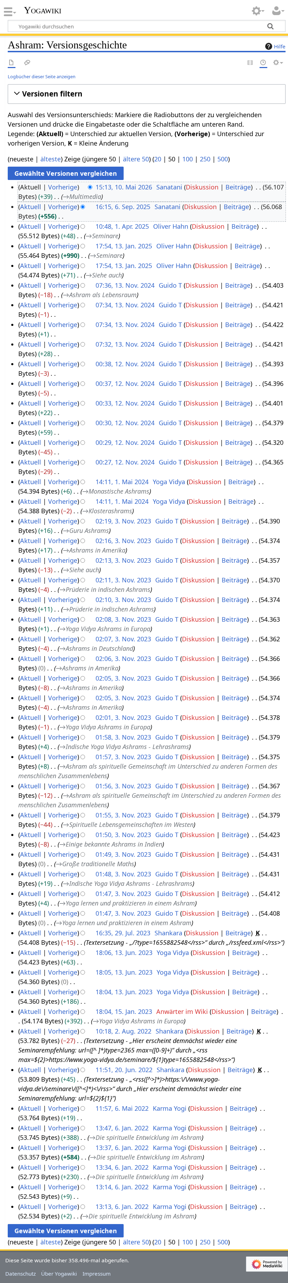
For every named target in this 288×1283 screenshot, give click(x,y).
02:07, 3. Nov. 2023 (123, 639)
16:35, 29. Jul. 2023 (123, 933)
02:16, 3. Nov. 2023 (123, 540)
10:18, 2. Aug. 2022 (123, 1031)
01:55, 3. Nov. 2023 (123, 815)
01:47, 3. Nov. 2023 (123, 893)
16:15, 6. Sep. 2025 (123, 206)
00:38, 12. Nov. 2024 (125, 364)
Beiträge (238, 187)
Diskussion (202, 187)
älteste (50, 159)
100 (187, 159)
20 (157, 159)
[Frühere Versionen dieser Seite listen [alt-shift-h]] (263, 63)
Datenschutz (20, 1273)
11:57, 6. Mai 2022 (122, 1108)
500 (222, 159)
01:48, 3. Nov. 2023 (123, 874)
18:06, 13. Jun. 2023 (124, 952)
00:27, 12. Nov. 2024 (125, 462)
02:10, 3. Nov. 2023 (123, 599)
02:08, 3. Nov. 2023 (123, 619)
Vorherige (62, 187)
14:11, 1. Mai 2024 (122, 481)
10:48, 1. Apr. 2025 (122, 226)
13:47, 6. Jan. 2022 (122, 1128)
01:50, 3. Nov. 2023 (123, 834)
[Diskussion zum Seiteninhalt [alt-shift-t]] (27, 63)
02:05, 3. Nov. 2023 (123, 678)
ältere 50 (136, 159)
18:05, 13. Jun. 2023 (124, 972)
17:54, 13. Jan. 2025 (124, 246)
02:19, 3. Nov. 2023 (123, 521)
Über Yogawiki (59, 1273)
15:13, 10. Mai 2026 (124, 187)
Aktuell (30, 206)
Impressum (97, 1273)
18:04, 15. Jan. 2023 (124, 1011)
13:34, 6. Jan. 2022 (122, 1167)
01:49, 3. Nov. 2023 (123, 854)
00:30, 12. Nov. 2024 (125, 423)
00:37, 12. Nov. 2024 (125, 383)
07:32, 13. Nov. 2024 (125, 344)
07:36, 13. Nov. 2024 (125, 285)
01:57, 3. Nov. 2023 (123, 757)
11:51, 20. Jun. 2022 (124, 1069)
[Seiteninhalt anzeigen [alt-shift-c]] (11, 63)
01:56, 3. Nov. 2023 (123, 786)
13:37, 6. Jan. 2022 (122, 1147)
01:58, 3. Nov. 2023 (123, 737)
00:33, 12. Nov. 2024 (125, 403)
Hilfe (280, 46)
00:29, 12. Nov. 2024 (125, 442)
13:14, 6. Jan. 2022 (122, 1187)
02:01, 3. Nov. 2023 (123, 717)
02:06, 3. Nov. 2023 (123, 658)
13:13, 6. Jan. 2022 (122, 1206)
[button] (147, 94)
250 (205, 159)
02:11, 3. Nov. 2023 (123, 580)
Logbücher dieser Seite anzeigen (42, 76)
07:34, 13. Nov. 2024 (125, 305)
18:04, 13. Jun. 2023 (124, 992)
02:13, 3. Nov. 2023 (123, 560)
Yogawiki (42, 10)
